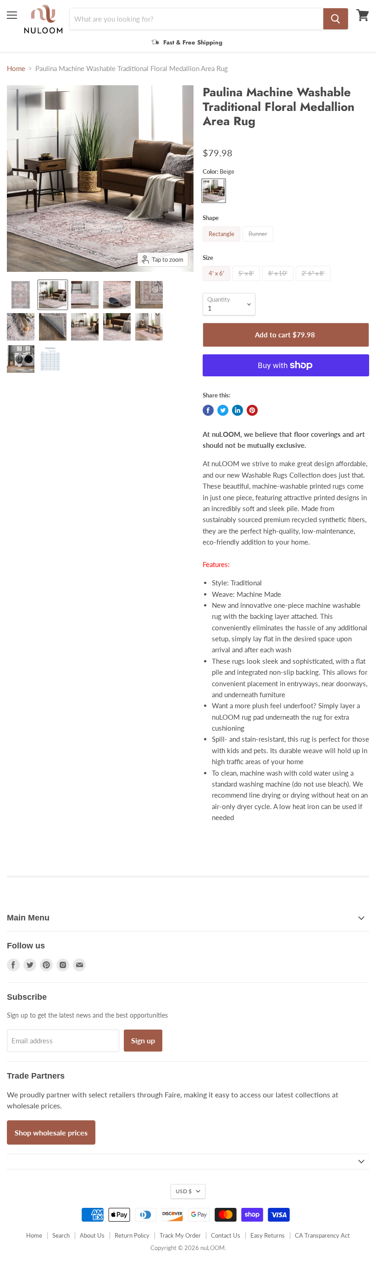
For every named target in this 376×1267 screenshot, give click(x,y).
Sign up (143, 1040)
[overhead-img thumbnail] (20, 294)
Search (61, 1235)
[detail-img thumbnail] (85, 327)
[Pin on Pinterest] (252, 410)
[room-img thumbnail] (52, 294)
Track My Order (180, 1235)
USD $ (184, 1191)
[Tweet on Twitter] (222, 410)
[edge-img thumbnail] (149, 294)
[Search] (335, 18)
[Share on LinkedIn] (237, 410)
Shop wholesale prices (51, 1132)
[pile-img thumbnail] (85, 294)
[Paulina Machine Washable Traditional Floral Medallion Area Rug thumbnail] (149, 327)
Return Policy (132, 1235)
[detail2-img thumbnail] (117, 327)
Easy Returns (267, 1235)
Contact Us (225, 1235)
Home (16, 68)
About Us (92, 1235)
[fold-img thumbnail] (117, 294)
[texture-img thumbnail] (20, 327)
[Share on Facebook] (208, 410)
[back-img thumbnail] (52, 327)
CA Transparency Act (322, 1235)
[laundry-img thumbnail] (20, 359)
